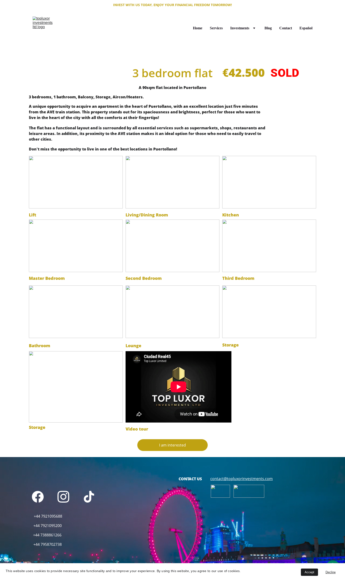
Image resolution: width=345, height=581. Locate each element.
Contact (285, 28)
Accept (309, 572)
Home (197, 28)
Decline (331, 572)
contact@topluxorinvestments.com (241, 478)
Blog (268, 28)
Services (216, 28)
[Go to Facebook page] (38, 497)
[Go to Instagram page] (63, 497)
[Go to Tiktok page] (89, 497)
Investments (239, 28)
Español (305, 28)
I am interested (172, 445)
